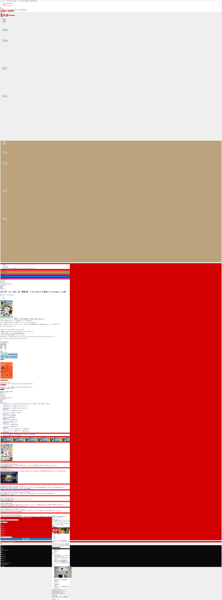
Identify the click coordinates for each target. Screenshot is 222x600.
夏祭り (1, 287)
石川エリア (2, 534)
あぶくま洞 (2, 281)
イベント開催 (3, 270)
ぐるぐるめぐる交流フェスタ (6, 283)
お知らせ (2, 271)
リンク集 (2, 566)
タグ (53, 521)
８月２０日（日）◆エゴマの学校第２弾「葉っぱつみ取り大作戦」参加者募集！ (19, 434)
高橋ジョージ (3, 288)
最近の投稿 (56, 549)
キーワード (54, 517)
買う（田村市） (3, 277)
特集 (1, 274)
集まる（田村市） (4, 278)
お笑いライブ (3, 282)
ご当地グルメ (3, 285)
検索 (53, 526)
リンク (4, 4)
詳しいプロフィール (56, 547)
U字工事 (2, 280)
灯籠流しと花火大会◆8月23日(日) (61, 561)
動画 (1, 552)
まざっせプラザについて (8, 3)
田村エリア (2, 532)
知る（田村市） (3, 276)
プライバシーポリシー (7, 5)
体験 (1, 286)
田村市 (1, 275)
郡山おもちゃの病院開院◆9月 (60, 560)
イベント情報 (4, 11)
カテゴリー (54, 518)
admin (4, 298)
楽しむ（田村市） (4, 272)
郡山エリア (2, 528)
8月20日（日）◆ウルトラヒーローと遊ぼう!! (12, 435)
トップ (1, 524)
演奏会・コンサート (4, 550)
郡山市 (55, 550)
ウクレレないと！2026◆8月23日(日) (61, 562)
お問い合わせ (11, 11)
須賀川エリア (3, 530)
